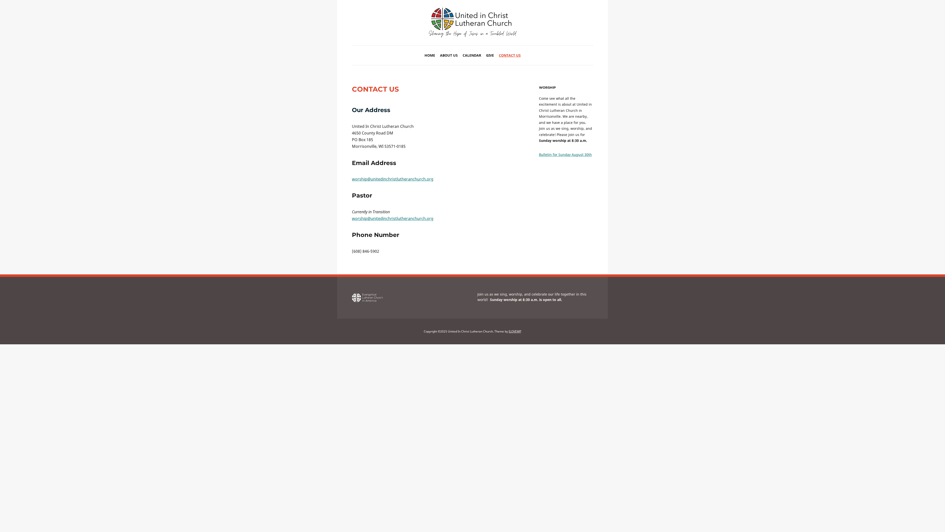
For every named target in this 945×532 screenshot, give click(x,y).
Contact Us (510, 55)
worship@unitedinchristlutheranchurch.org (392, 179)
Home (430, 55)
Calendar (472, 55)
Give (490, 55)
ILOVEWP (515, 331)
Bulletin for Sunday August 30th (565, 154)
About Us (449, 55)
